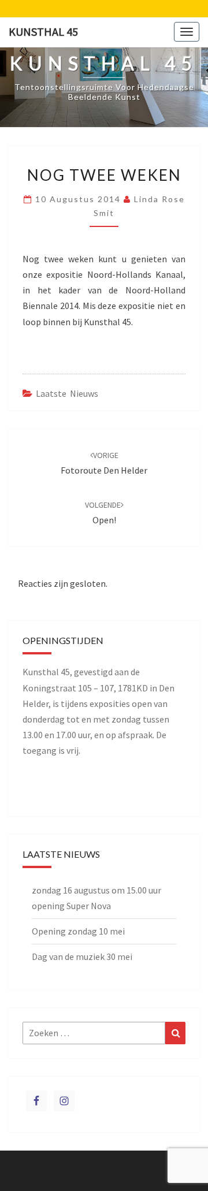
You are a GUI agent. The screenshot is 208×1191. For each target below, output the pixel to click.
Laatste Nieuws (67, 393)
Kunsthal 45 (43, 31)
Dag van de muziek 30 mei (82, 956)
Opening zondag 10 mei (78, 931)
